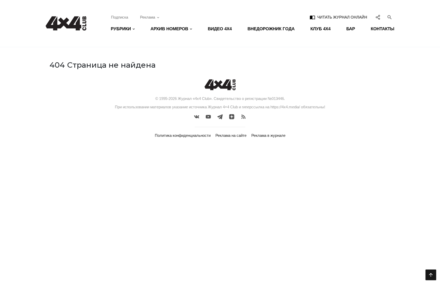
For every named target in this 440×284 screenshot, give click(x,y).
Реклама (147, 17)
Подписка (119, 17)
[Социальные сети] (378, 17)
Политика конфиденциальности (183, 135)
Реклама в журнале (268, 135)
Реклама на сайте (230, 135)
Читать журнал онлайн (338, 17)
